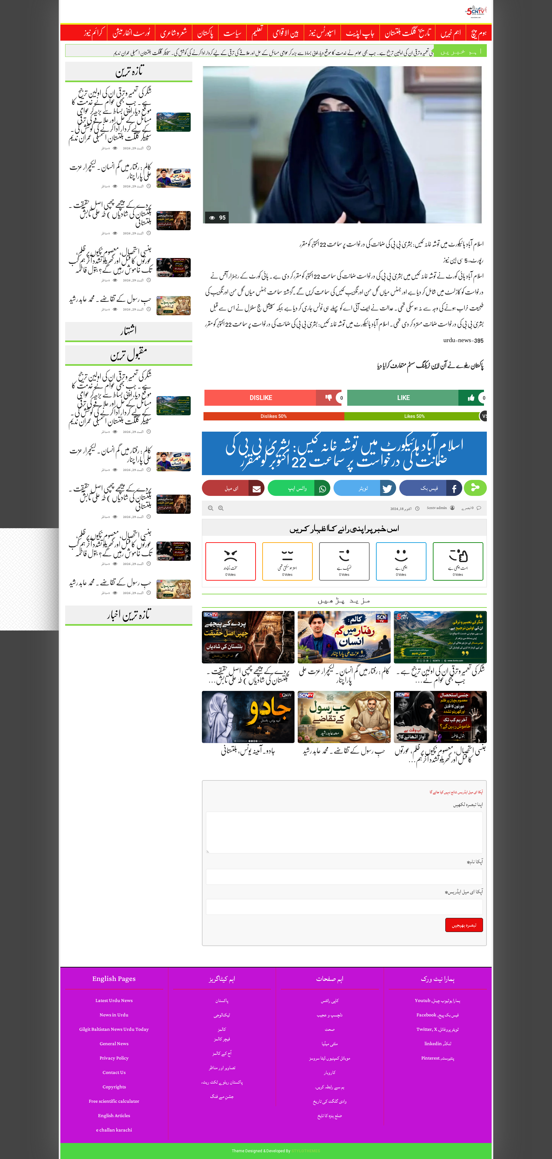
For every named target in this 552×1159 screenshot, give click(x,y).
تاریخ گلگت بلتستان (407, 33)
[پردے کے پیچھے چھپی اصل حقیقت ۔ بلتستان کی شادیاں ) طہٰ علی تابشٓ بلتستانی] (173, 220)
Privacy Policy (114, 1058)
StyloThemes (305, 1151)
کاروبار (329, 1072)
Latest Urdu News (114, 1000)
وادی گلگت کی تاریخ (330, 1101)
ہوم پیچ (479, 33)
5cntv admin (437, 508)
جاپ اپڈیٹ (360, 33)
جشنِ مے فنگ (222, 1096)
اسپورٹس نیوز (322, 33)
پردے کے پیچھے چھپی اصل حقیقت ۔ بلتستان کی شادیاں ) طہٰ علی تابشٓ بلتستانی (110, 214)
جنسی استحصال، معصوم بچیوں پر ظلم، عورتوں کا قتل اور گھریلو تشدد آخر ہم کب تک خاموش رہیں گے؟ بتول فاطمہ (110, 261)
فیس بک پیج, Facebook (438, 1015)
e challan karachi (114, 1130)
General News (114, 1043)
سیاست (232, 33)
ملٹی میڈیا (330, 1043)
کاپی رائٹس (330, 1000)
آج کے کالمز (221, 1053)
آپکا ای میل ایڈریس (464, 892)
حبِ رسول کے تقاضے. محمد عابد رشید (110, 299)
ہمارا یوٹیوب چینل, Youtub (437, 1000)
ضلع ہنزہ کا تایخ (330, 1115)
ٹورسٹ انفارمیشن (131, 33)
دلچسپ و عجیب (329, 1015)
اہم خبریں (450, 33)
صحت (329, 1029)
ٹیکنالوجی (222, 1015)
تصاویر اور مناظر (222, 1067)
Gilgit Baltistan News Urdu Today (114, 1029)
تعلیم (257, 33)
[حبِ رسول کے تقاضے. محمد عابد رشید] (173, 305)
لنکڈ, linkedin (438, 1043)
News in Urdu (114, 1015)
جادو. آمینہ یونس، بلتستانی (248, 751)
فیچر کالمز (222, 1039)
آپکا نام (475, 862)
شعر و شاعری (173, 33)
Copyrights (114, 1087)
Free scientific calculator (114, 1101)
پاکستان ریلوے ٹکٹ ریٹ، (221, 1082)
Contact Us (114, 1072)
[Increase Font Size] (221, 508)
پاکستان (205, 33)
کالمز (222, 1029)
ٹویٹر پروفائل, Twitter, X (438, 1029)
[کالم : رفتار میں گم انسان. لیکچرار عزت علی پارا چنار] (173, 178)
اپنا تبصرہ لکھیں (468, 804)
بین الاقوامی (285, 33)
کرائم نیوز (93, 33)
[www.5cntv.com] (475, 11)
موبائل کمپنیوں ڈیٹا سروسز (329, 1058)
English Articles (114, 1115)
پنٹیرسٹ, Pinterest (437, 1058)
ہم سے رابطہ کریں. (329, 1087)
